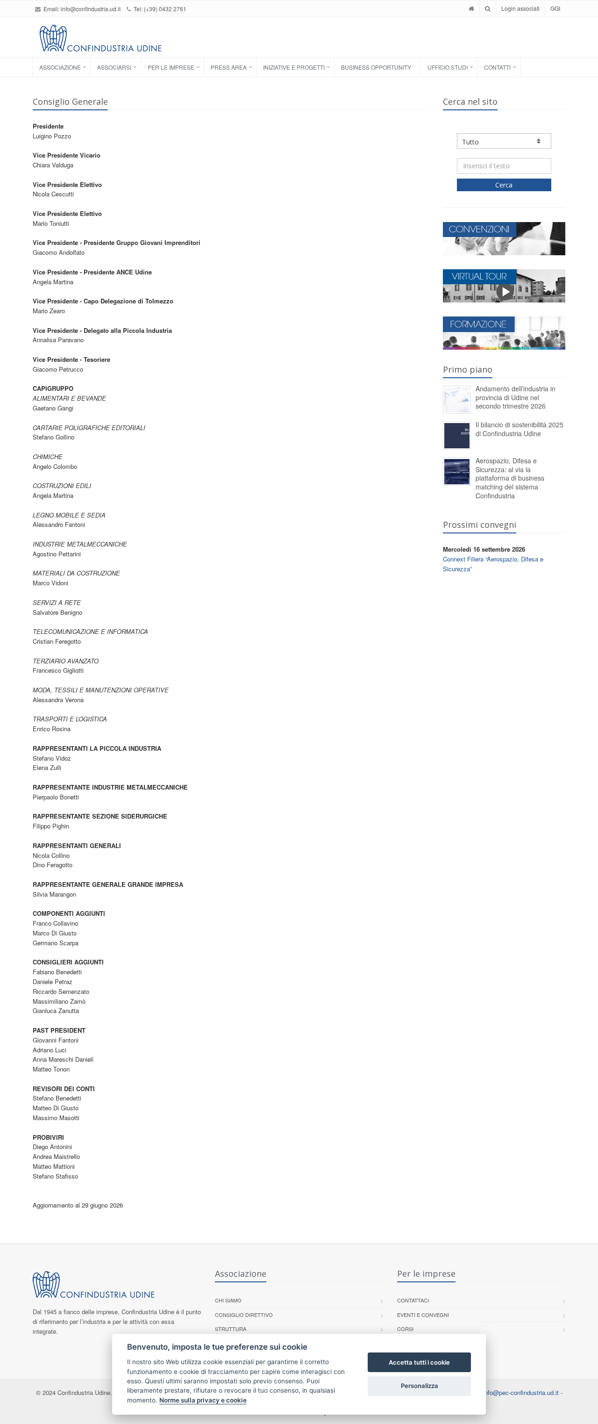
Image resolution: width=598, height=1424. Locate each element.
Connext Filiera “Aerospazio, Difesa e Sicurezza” (493, 563)
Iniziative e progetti (294, 67)
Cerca (504, 184)
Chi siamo (228, 1300)
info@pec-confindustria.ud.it (521, 1392)
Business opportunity (376, 67)
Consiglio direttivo (244, 1314)
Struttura (230, 1328)
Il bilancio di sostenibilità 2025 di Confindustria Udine (519, 429)
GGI (555, 8)
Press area (229, 67)
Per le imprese (171, 67)
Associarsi (114, 67)
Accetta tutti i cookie (419, 1362)
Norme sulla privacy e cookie (203, 1400)
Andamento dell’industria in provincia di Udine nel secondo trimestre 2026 (515, 397)
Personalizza (419, 1385)
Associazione (60, 67)
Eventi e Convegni (423, 1314)
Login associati (520, 8)
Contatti (497, 67)
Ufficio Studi (447, 67)
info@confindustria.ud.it (91, 9)
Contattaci (413, 1300)
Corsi (405, 1328)
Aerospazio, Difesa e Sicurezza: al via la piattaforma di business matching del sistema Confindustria (510, 478)
